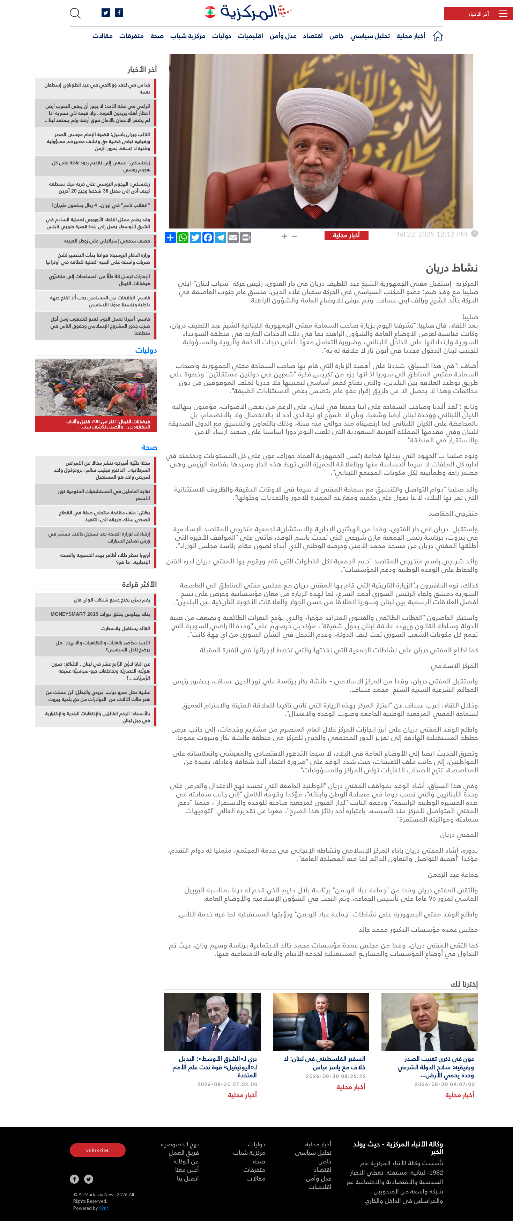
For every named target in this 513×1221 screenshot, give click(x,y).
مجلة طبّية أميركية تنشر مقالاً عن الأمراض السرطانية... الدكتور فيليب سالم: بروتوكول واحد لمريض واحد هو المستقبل (102, 469)
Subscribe (97, 1150)
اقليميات (250, 35)
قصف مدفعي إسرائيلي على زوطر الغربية (107, 240)
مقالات (103, 35)
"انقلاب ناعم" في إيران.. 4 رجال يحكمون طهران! (101, 205)
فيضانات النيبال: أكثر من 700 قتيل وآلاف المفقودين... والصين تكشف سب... (108, 424)
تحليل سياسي (370, 35)
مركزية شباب (188, 35)
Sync (104, 1208)
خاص (337, 35)
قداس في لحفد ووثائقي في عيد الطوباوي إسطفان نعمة (97, 88)
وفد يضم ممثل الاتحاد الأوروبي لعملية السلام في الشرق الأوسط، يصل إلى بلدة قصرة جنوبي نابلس (98, 223)
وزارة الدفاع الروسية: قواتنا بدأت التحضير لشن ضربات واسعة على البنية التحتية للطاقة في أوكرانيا (98, 258)
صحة (157, 35)
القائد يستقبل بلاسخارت (125, 628)
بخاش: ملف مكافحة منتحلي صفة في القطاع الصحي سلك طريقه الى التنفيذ (104, 516)
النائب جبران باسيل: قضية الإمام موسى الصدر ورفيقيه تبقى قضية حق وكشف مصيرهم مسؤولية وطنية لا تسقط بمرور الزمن (98, 141)
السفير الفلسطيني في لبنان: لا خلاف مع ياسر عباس (324, 1062)
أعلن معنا (187, 1169)
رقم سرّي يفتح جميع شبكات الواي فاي (112, 599)
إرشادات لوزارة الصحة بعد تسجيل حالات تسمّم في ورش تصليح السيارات (99, 537)
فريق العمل (184, 1152)
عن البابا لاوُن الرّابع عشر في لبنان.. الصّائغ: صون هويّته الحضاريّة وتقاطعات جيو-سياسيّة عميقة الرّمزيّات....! (101, 670)
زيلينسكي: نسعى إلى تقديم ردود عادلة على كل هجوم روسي (101, 166)
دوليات (222, 35)
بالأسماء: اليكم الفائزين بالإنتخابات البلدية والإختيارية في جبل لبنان (97, 717)
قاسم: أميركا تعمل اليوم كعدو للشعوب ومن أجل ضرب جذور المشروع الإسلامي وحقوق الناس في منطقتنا (100, 325)
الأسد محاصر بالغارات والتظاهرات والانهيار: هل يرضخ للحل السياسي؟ (103, 646)
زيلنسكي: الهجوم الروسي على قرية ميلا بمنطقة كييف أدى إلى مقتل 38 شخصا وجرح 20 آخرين (99, 187)
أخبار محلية (411, 35)
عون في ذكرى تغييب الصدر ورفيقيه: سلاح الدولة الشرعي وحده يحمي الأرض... (436, 1066)
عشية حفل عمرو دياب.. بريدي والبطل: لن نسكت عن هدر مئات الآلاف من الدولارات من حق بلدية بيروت (98, 696)
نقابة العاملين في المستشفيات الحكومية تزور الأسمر (104, 495)
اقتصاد (313, 35)
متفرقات (132, 35)
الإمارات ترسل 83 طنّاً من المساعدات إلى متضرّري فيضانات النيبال (99, 280)
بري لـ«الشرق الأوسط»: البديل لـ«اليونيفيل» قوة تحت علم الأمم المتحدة (215, 1066)
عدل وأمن (283, 35)
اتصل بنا (188, 1178)
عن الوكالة (186, 1161)
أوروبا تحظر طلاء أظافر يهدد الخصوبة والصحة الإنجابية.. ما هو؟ (105, 558)
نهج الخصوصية (180, 1144)
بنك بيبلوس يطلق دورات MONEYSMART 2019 (100, 613)
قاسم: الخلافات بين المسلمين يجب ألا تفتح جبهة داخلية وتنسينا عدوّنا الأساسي (100, 301)
